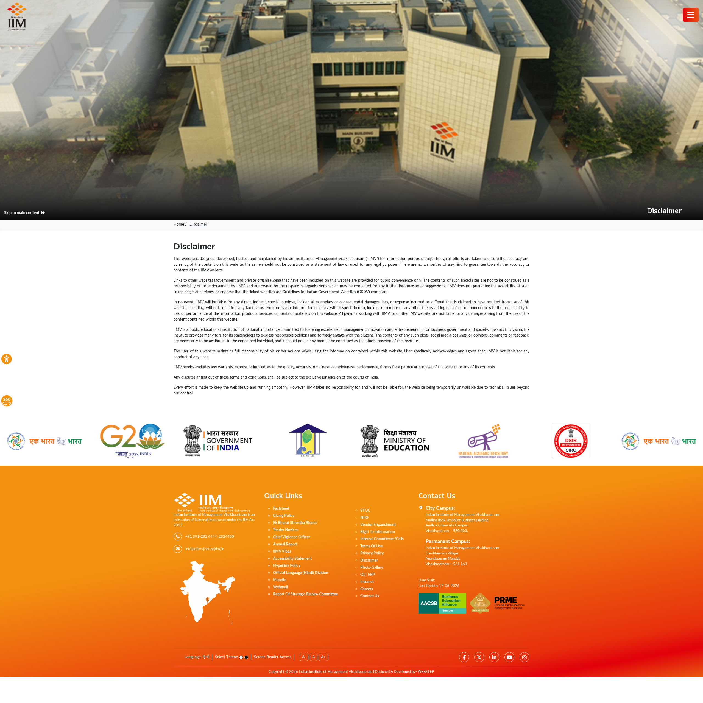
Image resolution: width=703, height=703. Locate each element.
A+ (323, 657)
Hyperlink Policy (286, 566)
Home (179, 224)
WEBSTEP (426, 672)
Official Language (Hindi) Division (300, 573)
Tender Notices (285, 530)
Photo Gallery (371, 568)
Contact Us (369, 596)
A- (304, 657)
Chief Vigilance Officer (291, 537)
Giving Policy (283, 516)
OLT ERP (367, 575)
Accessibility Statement (292, 559)
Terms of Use (371, 546)
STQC (365, 510)
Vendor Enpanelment (378, 525)
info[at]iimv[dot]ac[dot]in (204, 549)
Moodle (279, 580)
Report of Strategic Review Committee (305, 594)
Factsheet (281, 509)
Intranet (367, 582)
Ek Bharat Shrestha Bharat (295, 523)
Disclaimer (369, 560)
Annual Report (285, 544)
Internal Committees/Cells (382, 539)
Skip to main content (27, 213)
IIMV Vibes (282, 551)
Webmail (280, 587)
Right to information (377, 532)
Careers (366, 589)
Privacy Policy (372, 553)
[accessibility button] (6, 359)
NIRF (364, 518)
